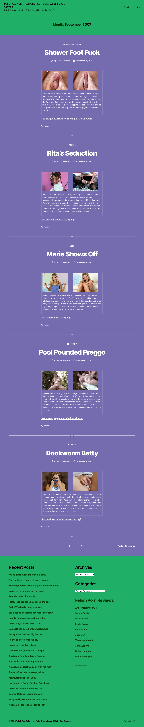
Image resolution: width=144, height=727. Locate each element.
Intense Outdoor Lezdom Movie (25, 694)
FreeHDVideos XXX (81, 665)
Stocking (72, 145)
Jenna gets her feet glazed (23, 645)
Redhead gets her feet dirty (23, 639)
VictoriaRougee (83, 656)
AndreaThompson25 (86, 607)
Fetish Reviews (85, 665)
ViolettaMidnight (84, 640)
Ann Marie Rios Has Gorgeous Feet (27, 705)
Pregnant (72, 344)
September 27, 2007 (84, 360)
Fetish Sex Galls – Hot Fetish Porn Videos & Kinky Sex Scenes (43, 721)
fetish (46, 126)
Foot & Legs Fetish (72, 44)
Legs (72, 246)
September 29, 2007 (84, 161)
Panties (72, 445)
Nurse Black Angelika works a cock (27, 574)
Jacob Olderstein (63, 61)
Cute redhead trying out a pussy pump (29, 580)
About (126, 7)
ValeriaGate (81, 618)
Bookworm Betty (72, 453)
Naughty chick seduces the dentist (27, 618)
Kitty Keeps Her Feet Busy (22, 677)
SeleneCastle (82, 613)
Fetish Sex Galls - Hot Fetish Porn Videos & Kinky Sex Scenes (34, 5)
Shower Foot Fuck (72, 52)
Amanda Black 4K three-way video (27, 672)
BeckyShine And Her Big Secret (25, 634)
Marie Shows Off (72, 254)
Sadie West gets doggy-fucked (25, 607)
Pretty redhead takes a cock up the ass (29, 602)
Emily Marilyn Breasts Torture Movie (28, 699)
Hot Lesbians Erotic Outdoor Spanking (29, 683)
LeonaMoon (81, 629)
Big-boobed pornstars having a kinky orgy (31, 612)
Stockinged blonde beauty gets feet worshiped (34, 585)
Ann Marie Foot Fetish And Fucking (27, 656)
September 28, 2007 (84, 262)
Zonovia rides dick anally (22, 596)
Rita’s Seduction (72, 153)
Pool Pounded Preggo (72, 352)
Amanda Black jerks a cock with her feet (30, 667)
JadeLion (80, 635)
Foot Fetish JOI (77, 665)
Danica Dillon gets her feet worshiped (28, 629)
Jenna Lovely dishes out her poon (26, 591)
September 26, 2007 (84, 461)
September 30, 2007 (84, 61)
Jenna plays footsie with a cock (25, 623)
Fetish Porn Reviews (94, 600)
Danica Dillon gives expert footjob (26, 650)
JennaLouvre (82, 645)
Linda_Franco (82, 624)
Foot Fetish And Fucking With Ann (26, 661)
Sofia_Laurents (83, 651)
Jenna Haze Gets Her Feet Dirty (25, 688)
